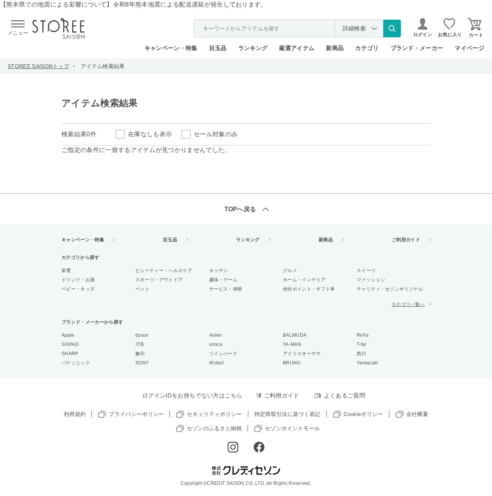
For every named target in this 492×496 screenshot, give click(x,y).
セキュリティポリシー (214, 414)
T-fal (361, 344)
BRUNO (292, 363)
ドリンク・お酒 (78, 279)
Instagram (233, 447)
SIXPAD (70, 344)
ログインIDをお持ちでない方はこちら (192, 395)
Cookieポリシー (363, 414)
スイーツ (366, 270)
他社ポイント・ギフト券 (309, 289)
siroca (216, 344)
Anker (215, 335)
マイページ (469, 48)
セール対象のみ (216, 134)
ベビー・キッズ (78, 289)
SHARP (70, 353)
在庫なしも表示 (150, 134)
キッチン (218, 270)
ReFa (363, 335)
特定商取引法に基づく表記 (287, 414)
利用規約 (75, 414)
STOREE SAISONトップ (38, 66)
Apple (68, 335)
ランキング (253, 48)
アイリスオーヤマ (302, 353)
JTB (139, 344)
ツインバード (223, 353)
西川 (361, 353)
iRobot (216, 363)
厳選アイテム (296, 48)
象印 (140, 353)
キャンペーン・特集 (171, 48)
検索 (392, 28)
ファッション (371, 279)
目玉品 (218, 48)
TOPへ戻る (240, 209)
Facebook (259, 447)
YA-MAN (292, 344)
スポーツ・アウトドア (159, 279)
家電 (66, 270)
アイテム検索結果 (103, 66)
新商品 (335, 48)
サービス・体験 (225, 289)
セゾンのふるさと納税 (214, 428)
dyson (142, 335)
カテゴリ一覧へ (408, 304)
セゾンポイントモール (292, 428)
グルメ (290, 270)
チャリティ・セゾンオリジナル (390, 289)
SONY (142, 363)
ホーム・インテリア (304, 279)
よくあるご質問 (344, 395)
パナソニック (76, 363)
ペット (142, 289)
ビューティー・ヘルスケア (163, 270)
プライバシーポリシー (136, 414)
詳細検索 (354, 28)
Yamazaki (367, 363)
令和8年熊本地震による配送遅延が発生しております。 (190, 4)
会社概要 (417, 414)
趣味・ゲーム (223, 279)
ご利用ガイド (406, 239)
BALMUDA (294, 335)
